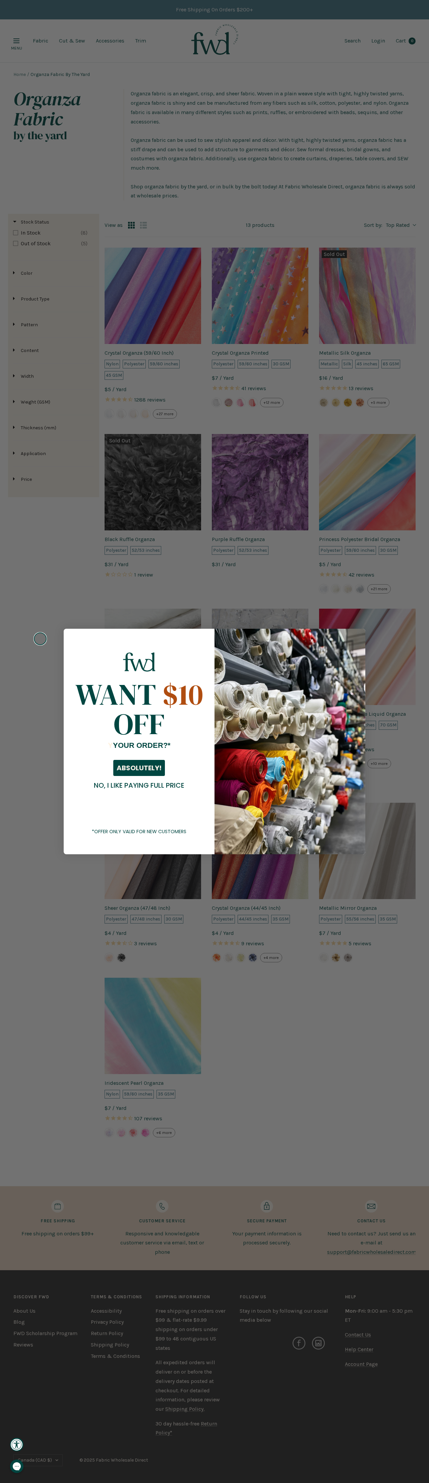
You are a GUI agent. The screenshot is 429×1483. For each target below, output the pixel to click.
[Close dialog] (40, 639)
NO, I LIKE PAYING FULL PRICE (139, 785)
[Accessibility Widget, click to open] (16, 1444)
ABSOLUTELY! (139, 768)
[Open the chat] (16, 1466)
